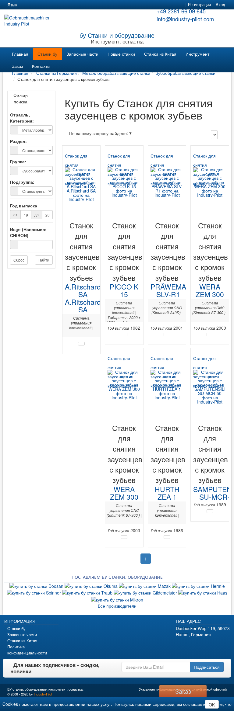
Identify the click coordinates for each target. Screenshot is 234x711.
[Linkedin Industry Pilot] (207, 644)
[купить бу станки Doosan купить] (37, 585)
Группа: (18, 161)
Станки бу (47, 54)
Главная (20, 54)
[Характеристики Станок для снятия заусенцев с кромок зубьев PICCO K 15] (124, 334)
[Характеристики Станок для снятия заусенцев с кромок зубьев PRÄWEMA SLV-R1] (167, 334)
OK (212, 705)
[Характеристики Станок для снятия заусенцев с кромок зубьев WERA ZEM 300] (210, 334)
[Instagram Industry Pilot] (216, 644)
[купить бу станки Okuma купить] (92, 585)
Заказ (17, 66)
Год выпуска (23, 206)
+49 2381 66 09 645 (181, 11)
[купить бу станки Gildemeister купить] (146, 592)
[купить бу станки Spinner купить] (34, 592)
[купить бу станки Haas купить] (202, 592)
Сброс (18, 259)
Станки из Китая (160, 54)
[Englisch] (36, 5)
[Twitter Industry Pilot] (190, 644)
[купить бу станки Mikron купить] (117, 599)
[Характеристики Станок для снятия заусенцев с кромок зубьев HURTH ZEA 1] (167, 537)
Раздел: (18, 141)
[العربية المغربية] (58, 5)
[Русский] (47, 5)
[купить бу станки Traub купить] (88, 592)
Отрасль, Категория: (22, 118)
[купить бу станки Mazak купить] (145, 585)
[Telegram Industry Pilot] (199, 644)
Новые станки (121, 54)
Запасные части (82, 54)
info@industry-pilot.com (185, 19)
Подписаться (207, 667)
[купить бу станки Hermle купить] (198, 585)
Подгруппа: (22, 182)
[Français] (69, 5)
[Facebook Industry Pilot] (182, 644)
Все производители (117, 606)
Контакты (41, 66)
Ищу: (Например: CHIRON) (28, 232)
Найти (43, 259)
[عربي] (80, 5)
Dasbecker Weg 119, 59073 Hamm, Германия (203, 631)
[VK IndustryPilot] (225, 644)
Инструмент (197, 54)
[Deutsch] (25, 5)
